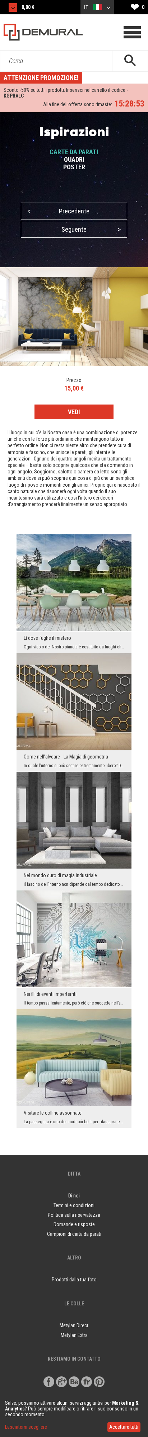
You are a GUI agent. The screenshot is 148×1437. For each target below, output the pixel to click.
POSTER (74, 167)
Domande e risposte (74, 1224)
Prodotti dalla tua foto (74, 1279)
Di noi (74, 1196)
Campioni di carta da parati (74, 1234)
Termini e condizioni (74, 1205)
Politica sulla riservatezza (74, 1215)
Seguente (91, 229)
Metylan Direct (74, 1325)
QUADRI (74, 159)
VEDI (74, 412)
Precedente (58, 211)
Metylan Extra (74, 1335)
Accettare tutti (123, 1427)
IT (86, 7)
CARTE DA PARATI (74, 152)
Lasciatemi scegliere (26, 1427)
